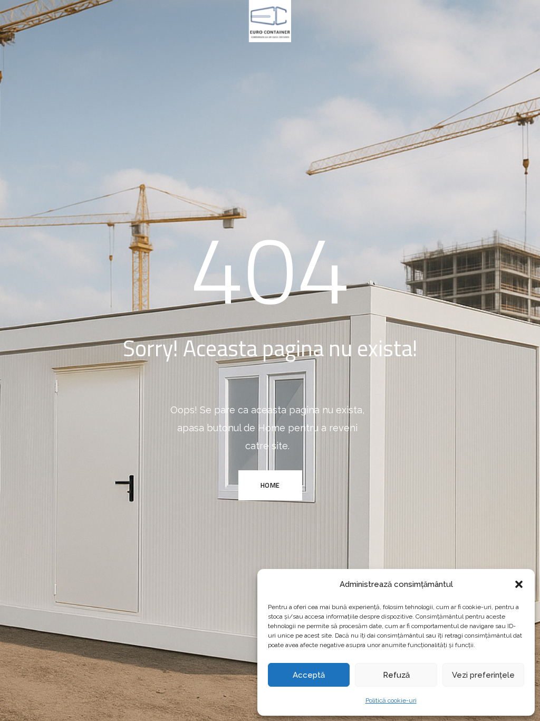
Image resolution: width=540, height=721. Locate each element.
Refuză (396, 675)
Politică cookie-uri (391, 700)
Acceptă (309, 675)
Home (270, 485)
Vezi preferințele (483, 675)
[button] (519, 584)
